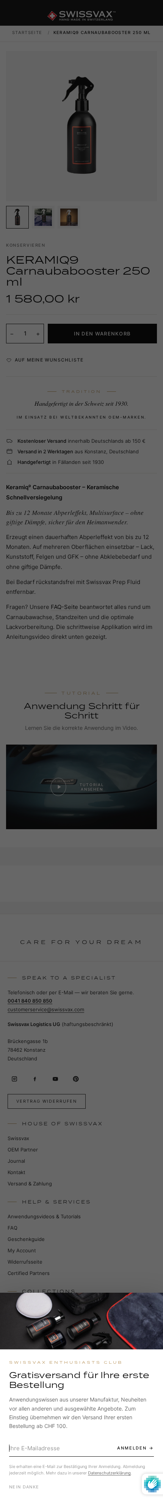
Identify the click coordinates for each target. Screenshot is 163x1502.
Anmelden (132, 1448)
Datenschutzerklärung (109, 1473)
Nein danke (24, 1487)
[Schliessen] (150, 1305)
